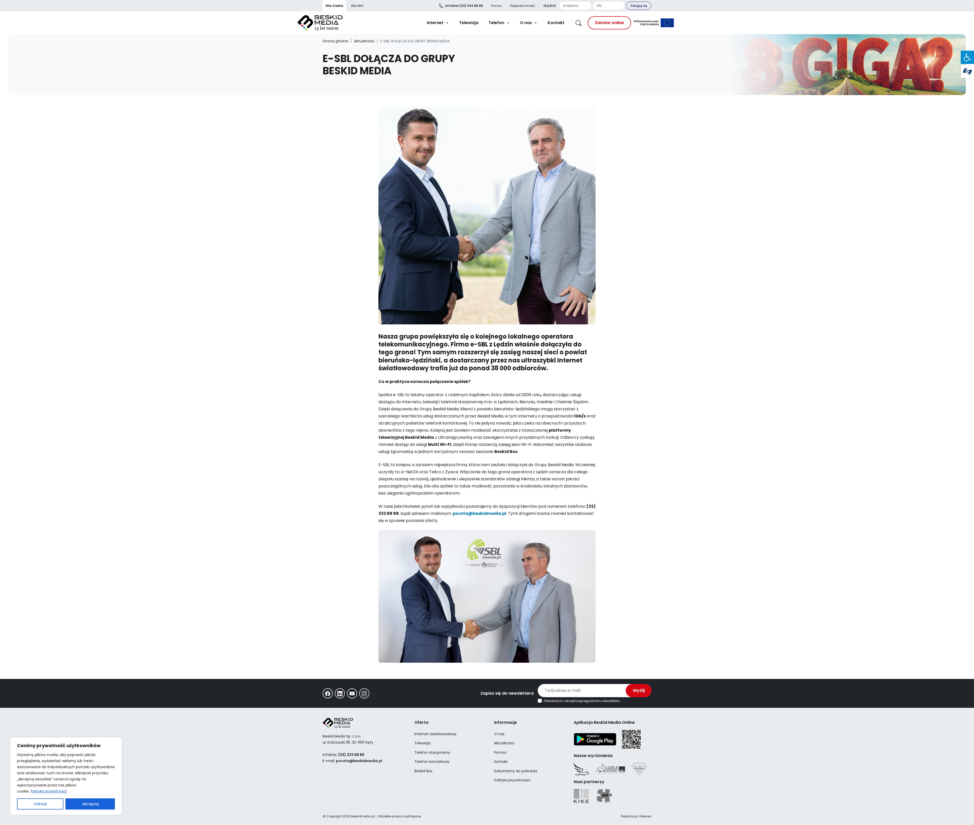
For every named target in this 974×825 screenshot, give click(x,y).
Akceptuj (90, 803)
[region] (66, 776)
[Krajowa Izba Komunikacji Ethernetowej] (581, 796)
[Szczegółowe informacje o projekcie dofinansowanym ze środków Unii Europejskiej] (654, 22)
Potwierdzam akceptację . (582, 701)
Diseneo (645, 816)
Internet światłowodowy (435, 733)
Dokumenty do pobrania (515, 771)
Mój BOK (550, 6)
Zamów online (609, 23)
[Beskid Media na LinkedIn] (340, 693)
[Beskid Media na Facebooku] (328, 693)
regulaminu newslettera (601, 701)
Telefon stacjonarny (432, 752)
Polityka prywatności (49, 791)
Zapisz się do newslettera (507, 693)
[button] (967, 57)
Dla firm (357, 6)
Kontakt (556, 23)
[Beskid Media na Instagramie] (364, 693)
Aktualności (364, 41)
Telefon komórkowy (431, 761)
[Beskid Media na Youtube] (352, 693)
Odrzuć (40, 803)
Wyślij (639, 690)
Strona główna (335, 41)
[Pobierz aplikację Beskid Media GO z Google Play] (595, 739)
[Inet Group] (604, 795)
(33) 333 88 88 (464, 6)
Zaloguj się (638, 6)
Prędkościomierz (522, 6)
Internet (435, 23)
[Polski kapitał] (581, 769)
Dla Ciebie (334, 6)
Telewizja (468, 23)
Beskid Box (423, 771)
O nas (526, 23)
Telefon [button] (496, 23)
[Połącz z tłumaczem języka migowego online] (967, 71)
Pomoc (496, 6)
